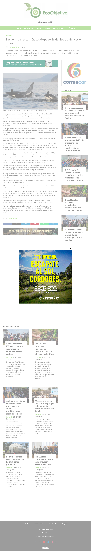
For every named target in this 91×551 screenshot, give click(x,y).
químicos (16, 218)
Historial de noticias (39, 524)
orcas (10, 218)
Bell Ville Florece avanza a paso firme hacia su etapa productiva (15, 460)
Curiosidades (28, 28)
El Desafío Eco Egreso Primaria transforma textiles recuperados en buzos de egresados (74, 175)
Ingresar (65, 524)
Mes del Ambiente (59, 28)
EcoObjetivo (14, 47)
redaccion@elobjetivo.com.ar (45, 536)
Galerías (47, 28)
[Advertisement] (30, 253)
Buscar (73, 28)
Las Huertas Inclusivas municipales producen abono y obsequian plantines (44, 348)
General (18, 28)
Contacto (26, 524)
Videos (38, 28)
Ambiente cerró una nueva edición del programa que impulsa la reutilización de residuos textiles (15, 407)
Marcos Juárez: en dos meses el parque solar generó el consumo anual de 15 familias (44, 406)
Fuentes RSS (53, 524)
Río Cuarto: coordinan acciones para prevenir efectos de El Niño (44, 460)
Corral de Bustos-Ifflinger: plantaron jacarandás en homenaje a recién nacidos (15, 348)
